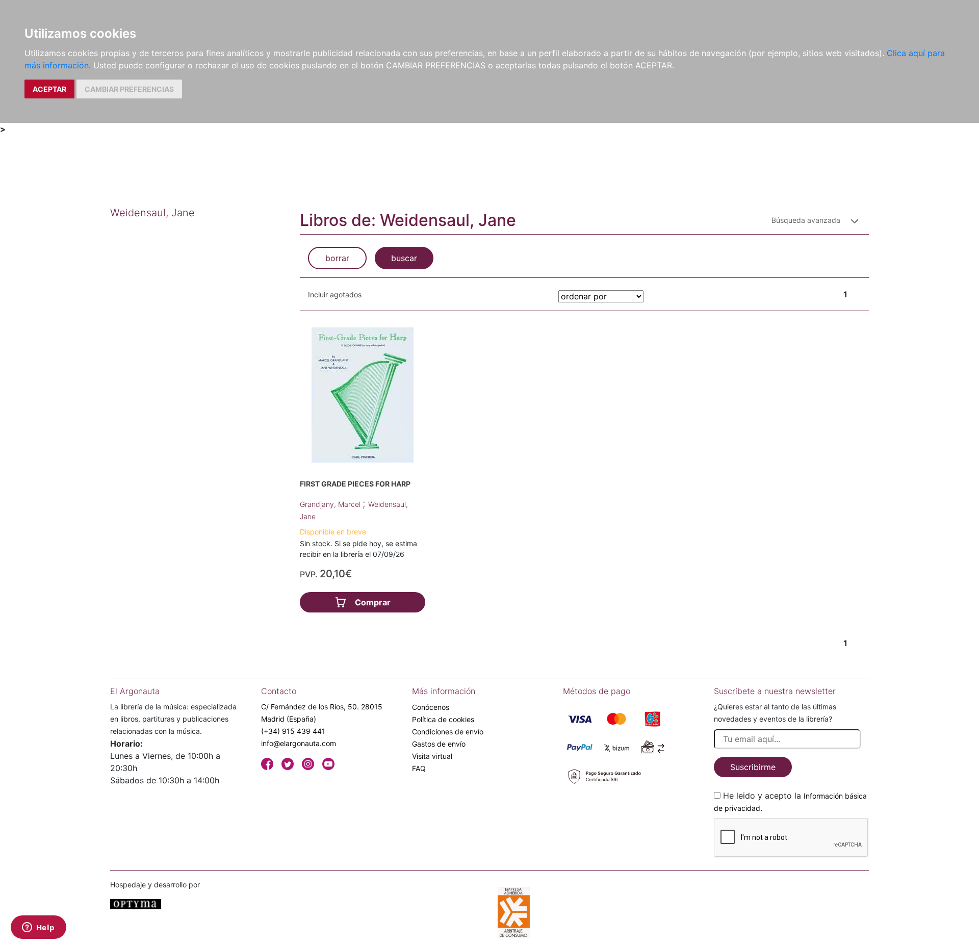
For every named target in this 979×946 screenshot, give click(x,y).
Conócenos (430, 707)
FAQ (419, 768)
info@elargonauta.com (298, 743)
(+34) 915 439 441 (293, 731)
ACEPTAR (49, 89)
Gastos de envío (439, 743)
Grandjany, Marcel (331, 504)
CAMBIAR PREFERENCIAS (129, 89)
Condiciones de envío (447, 731)
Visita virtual (432, 756)
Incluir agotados (335, 294)
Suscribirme (753, 767)
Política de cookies (443, 719)
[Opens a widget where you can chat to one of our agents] (38, 928)
